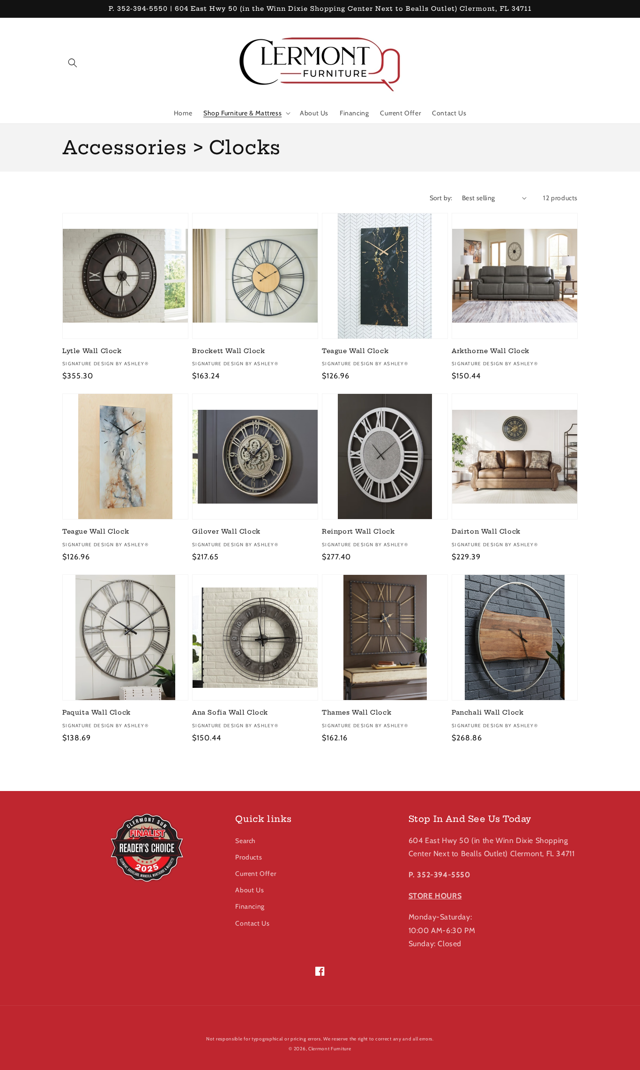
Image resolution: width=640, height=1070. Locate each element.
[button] (72, 63)
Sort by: (441, 198)
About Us (249, 890)
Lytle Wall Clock (92, 350)
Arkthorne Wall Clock (490, 350)
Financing (249, 906)
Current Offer (255, 873)
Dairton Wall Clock (486, 531)
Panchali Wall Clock (487, 712)
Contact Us (252, 923)
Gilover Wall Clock (226, 531)
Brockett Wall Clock (228, 350)
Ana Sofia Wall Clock (230, 712)
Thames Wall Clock (356, 712)
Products (248, 857)
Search (245, 840)
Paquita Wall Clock (96, 712)
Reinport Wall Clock (358, 531)
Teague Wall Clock (355, 350)
